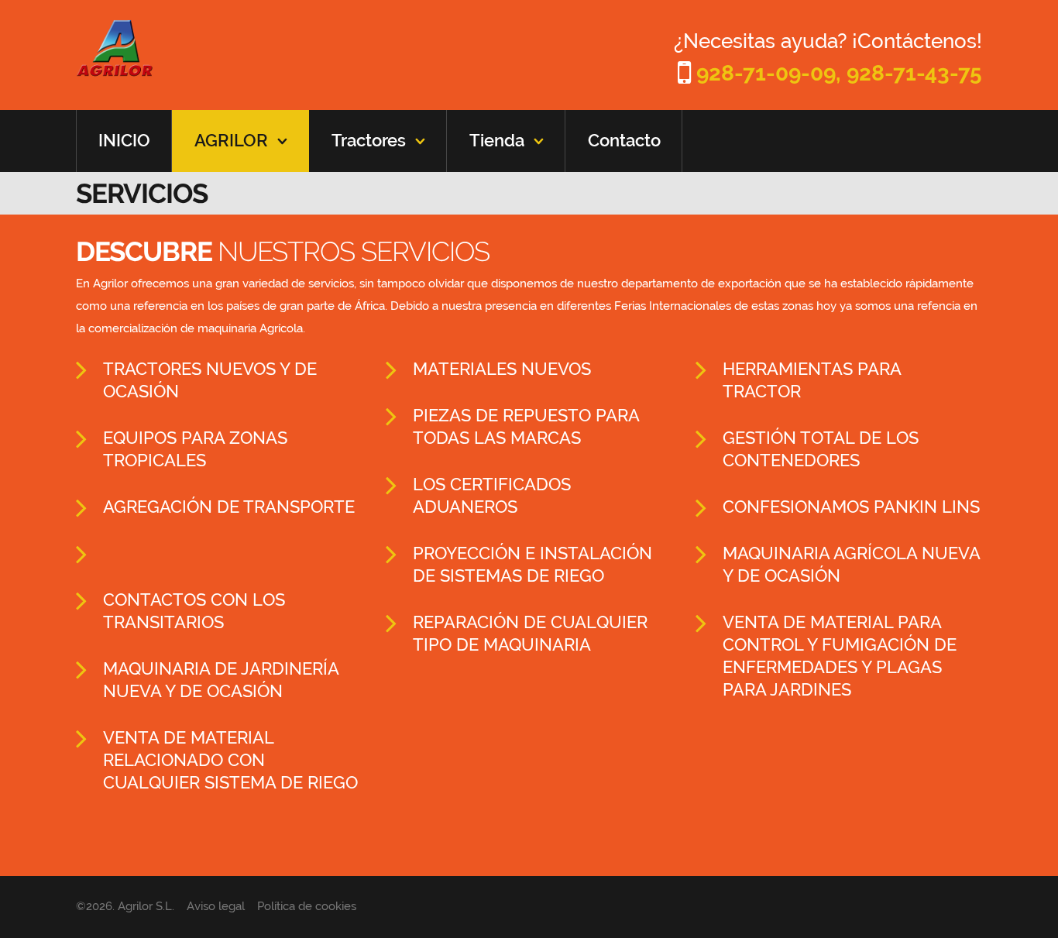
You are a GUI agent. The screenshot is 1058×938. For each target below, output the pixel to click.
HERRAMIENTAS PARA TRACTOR (812, 380)
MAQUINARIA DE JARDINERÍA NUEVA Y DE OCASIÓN (220, 679)
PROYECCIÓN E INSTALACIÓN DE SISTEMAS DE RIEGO (532, 564)
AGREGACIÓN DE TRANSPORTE (229, 506)
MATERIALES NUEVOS (502, 369)
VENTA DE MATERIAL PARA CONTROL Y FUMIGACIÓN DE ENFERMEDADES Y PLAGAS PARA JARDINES (840, 655)
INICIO (124, 140)
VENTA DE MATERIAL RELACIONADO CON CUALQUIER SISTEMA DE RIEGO (230, 759)
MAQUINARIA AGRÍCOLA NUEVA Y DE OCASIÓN (851, 564)
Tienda (496, 140)
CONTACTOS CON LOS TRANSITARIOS (194, 610)
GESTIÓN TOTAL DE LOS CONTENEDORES (821, 449)
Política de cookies (306, 906)
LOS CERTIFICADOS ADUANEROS (492, 495)
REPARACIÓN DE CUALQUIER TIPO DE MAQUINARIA (530, 633)
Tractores (368, 140)
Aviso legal (216, 906)
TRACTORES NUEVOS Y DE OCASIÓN (210, 380)
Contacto (624, 140)
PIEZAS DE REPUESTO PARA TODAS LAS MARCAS (526, 426)
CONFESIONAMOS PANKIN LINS (851, 506)
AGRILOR (231, 140)
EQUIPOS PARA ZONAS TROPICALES (195, 449)
